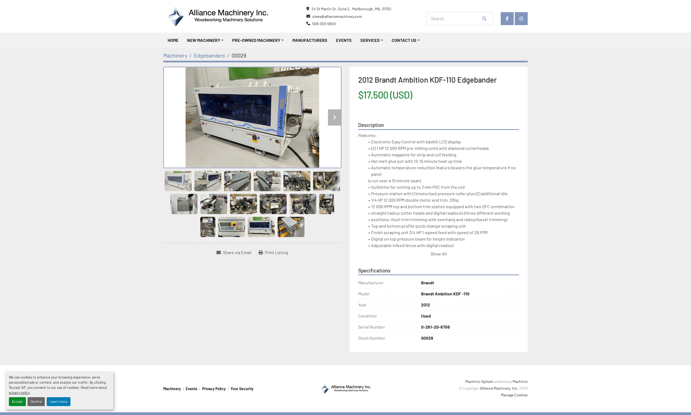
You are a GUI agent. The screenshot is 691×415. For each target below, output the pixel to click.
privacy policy (19, 392)
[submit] (484, 18)
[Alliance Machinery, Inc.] (345, 388)
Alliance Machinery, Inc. (499, 388)
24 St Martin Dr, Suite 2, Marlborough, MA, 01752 (351, 8)
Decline (36, 401)
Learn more (58, 401)
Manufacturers (309, 40)
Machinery (172, 388)
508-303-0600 (324, 23)
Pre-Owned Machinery (256, 40)
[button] (205, 40)
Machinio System (479, 381)
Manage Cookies (514, 395)
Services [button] (370, 40)
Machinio (520, 381)
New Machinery (203, 40)
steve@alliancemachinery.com (337, 16)
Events (344, 40)
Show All (439, 253)
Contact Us (404, 40)
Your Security (242, 388)
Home (173, 40)
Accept (17, 401)
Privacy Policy (214, 388)
